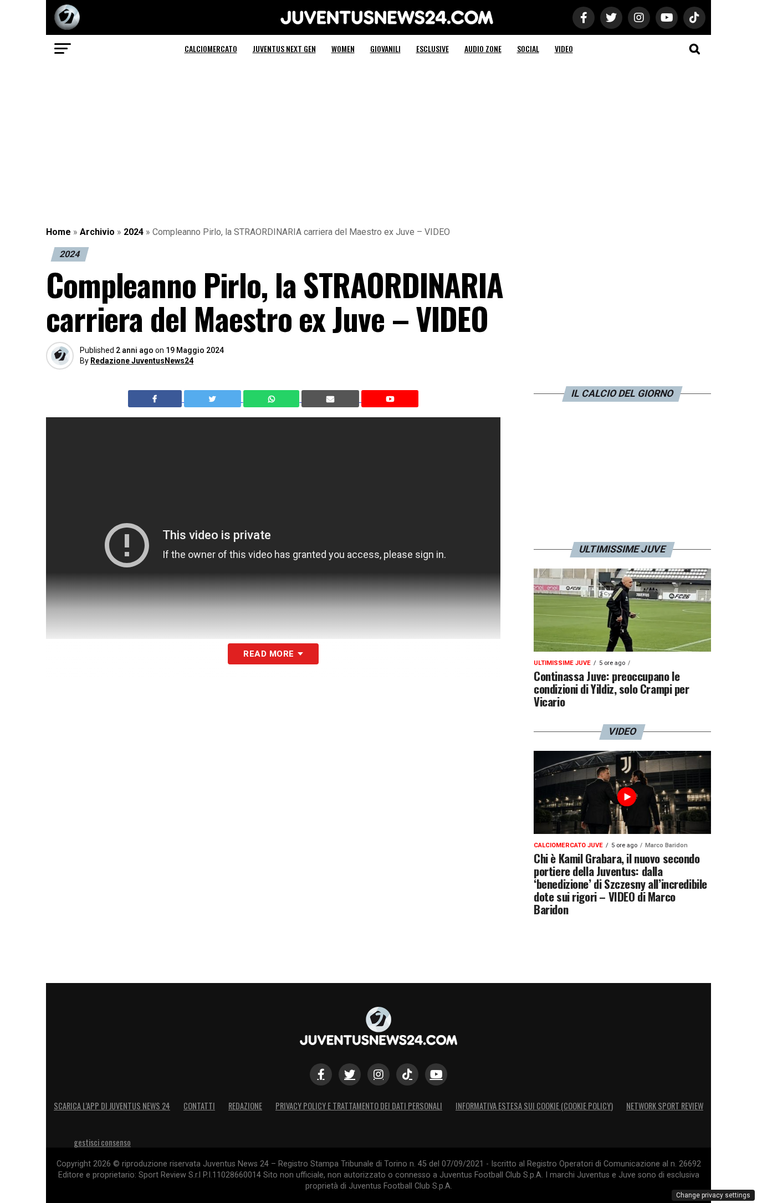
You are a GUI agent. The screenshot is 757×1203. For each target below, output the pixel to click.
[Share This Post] (272, 399)
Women (343, 48)
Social (528, 48)
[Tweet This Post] (213, 399)
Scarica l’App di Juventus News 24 (112, 1106)
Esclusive (432, 48)
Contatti (199, 1106)
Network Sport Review (664, 1106)
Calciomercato (211, 48)
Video (564, 48)
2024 (134, 232)
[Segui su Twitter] (350, 1074)
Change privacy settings (713, 1195)
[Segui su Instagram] (378, 1074)
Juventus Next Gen (284, 48)
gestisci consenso (102, 1142)
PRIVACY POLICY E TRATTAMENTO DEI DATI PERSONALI (358, 1106)
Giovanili (385, 48)
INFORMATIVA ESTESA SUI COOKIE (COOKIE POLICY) (534, 1106)
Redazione (245, 1106)
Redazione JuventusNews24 (141, 360)
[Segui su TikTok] (407, 1074)
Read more (268, 654)
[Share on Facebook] (156, 399)
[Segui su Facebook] (321, 1074)
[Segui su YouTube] (436, 1074)
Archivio (97, 232)
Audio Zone (483, 48)
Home (58, 232)
